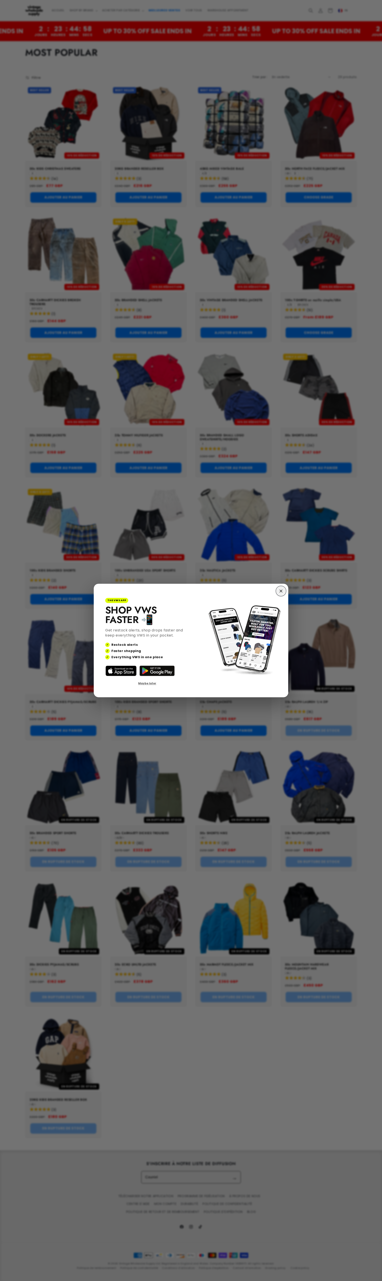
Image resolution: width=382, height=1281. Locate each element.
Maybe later (147, 683)
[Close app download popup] (281, 591)
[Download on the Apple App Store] (121, 671)
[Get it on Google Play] (157, 671)
